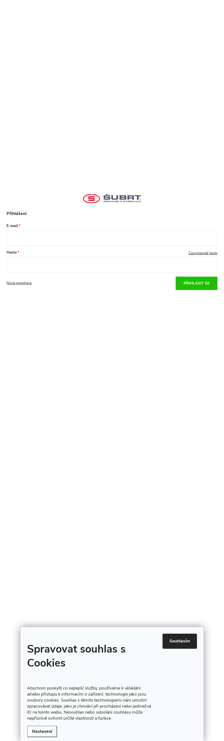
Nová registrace (19, 283)
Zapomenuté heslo (202, 253)
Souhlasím (179, 641)
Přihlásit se (197, 283)
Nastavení (42, 731)
